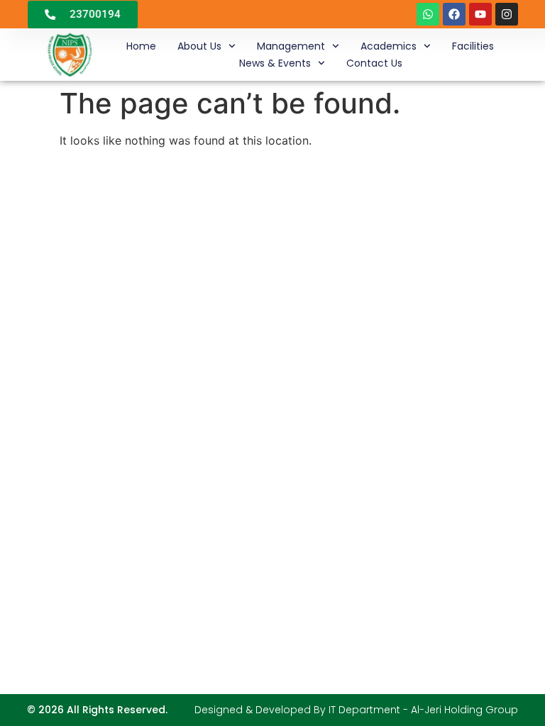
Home (141, 46)
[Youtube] (480, 14)
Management (291, 46)
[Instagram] (506, 14)
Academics (388, 46)
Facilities (473, 46)
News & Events (275, 63)
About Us (199, 46)
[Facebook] (454, 14)
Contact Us (374, 63)
